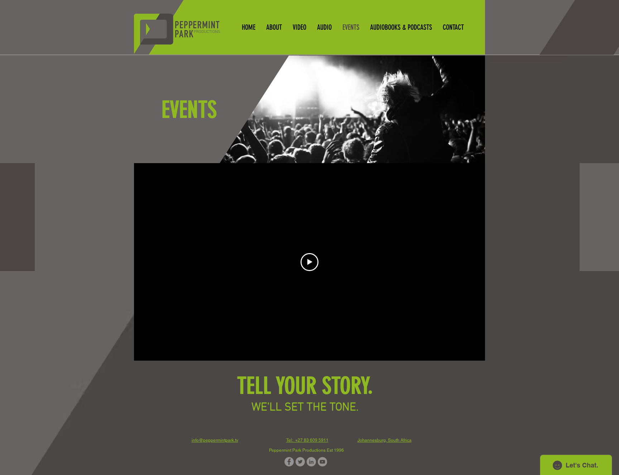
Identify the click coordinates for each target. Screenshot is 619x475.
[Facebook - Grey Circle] (289, 461)
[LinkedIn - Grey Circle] (311, 461)
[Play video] (309, 262)
